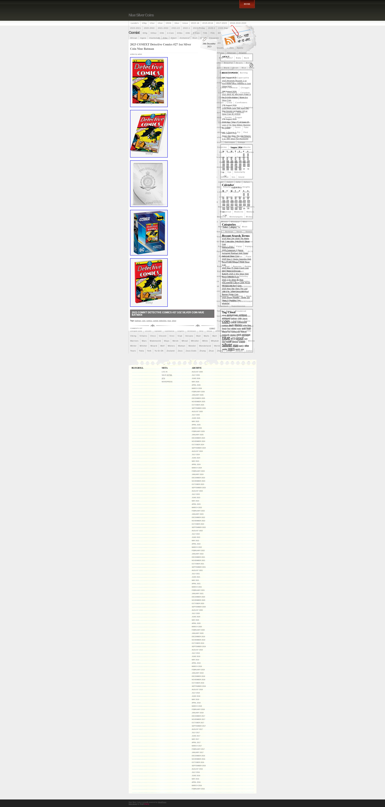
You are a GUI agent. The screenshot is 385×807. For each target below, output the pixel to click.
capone (134, 83)
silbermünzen (244, 286)
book (142, 73)
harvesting (153, 167)
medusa (250, 212)
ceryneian (161, 88)
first (157, 137)
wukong (227, 346)
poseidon (166, 261)
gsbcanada (219, 157)
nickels (163, 237)
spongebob (237, 296)
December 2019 (198, 636)
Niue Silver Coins (141, 15)
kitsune (227, 187)
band (132, 63)
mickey (249, 217)
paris (152, 251)
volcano (189, 336)
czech (237, 108)
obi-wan (220, 242)
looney (156, 202)
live (221, 197)
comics (222, 98)
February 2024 (198, 471)
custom (217, 108)
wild (224, 341)
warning (234, 336)
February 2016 (198, 789)
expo (229, 127)
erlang (151, 127)
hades (159, 162)
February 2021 (198, 590)
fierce (231, 132)
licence (246, 192)
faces (238, 127)
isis (233, 177)
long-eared (136, 202)
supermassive (238, 306)
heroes (229, 167)
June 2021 (196, 577)
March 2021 (197, 587)
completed (158, 103)
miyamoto (154, 227)
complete (145, 103)
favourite (167, 132)
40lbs (179, 33)
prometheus (136, 266)
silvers (142, 291)
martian (229, 207)
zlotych (239, 351)
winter (133, 346)
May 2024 (195, 461)
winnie (251, 341)
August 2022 (197, 531)
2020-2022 (149, 28)
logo (228, 197)
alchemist (184, 38)
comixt (133, 103)
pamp (133, 251)
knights (246, 187)
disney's (134, 117)
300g (145, 33)
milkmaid (134, 222)
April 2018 (196, 703)
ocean (230, 242)
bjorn (218, 68)
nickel (154, 237)
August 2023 (197, 491)
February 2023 (198, 511)
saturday (243, 276)
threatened (240, 311)
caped (230, 78)
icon (222, 172)
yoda (141, 351)
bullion (233, 73)
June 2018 (196, 696)
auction (134, 58)
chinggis (245, 88)
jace (145, 182)
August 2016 (197, 769)
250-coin (134, 33)
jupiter (143, 187)
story (132, 306)
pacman (222, 247)
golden (230, 152)
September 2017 (199, 726)
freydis (160, 142)
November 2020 (198, 600)
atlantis (242, 53)
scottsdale (162, 281)
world (217, 346)
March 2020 (197, 627)
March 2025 (197, 428)
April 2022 (196, 544)
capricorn (146, 83)
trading (228, 316)
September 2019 (199, 646)
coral (229, 103)
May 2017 (195, 739)
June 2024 (196, 458)
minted (133, 227)
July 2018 (196, 693)
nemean (229, 232)
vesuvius (219, 331)
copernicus (218, 103)
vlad (180, 336)
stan (144, 301)
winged (241, 341)
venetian (191, 331)
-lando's (134, 23)
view (249, 331)
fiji (238, 132)
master (164, 212)
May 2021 (195, 580)
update (158, 331)
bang (141, 63)
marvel (240, 207)
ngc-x (133, 237)
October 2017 (198, 723)
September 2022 (199, 527)
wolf (162, 346)
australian (158, 58)
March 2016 (197, 785)
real (227, 266)
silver (133, 291)
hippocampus (137, 172)
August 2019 (197, 650)
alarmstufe (154, 38)
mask (143, 212)
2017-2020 (221, 23)
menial (159, 217)
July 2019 (196, 653)
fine (143, 137)
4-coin (170, 33)
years (133, 351)
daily (132, 112)
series (133, 286)
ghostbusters (136, 152)
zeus (180, 351)
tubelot (236, 321)
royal (145, 276)
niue (169, 321)
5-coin (196, 33)
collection (162, 98)
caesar (154, 78)
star (151, 301)
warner (223, 336)
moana (165, 227)
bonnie (133, 73)
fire (150, 137)
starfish (160, 301)
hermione (218, 167)
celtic (240, 83)
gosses (133, 157)
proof (147, 266)
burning (244, 73)
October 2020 (198, 603)
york (149, 351)
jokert (230, 182)
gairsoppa (230, 142)
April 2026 (196, 385)
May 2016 (195, 779)
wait (198, 336)
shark (152, 286)
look (147, 202)
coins (221, 93)
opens (151, 247)
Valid (167, 375)
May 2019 (195, 660)
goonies (250, 152)
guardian (134, 162)
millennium (160, 222)
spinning (224, 296)
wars (144, 341)
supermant (223, 306)
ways (166, 341)
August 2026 (197, 372)
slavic (161, 291)
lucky (224, 202)
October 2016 (198, 762)
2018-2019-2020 (238, 23)
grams (152, 157)
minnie (224, 222)
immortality (239, 172)
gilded (149, 152)
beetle (249, 63)
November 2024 (198, 441)
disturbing (147, 117)
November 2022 (198, 521)
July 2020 (196, 613)
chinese (233, 88)
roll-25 (220, 271)
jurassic (154, 187)
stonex (216, 301)
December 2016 (198, 756)
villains (143, 336)
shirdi (161, 286)
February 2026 (198, 392)
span (244, 291)
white (205, 341)
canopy (220, 78)
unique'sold (136, 331)
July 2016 (196, 772)
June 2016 (196, 775)
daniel (142, 112)
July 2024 (196, 454)
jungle (133, 187)
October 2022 (198, 524)
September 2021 (199, 567)
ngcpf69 (143, 237)
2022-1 (186, 28)
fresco (141, 142)
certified (148, 88)
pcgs (160, 251)
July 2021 (196, 574)
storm (234, 301)
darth (151, 112)
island (241, 177)
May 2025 (195, 421)
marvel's (250, 207)
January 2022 (197, 554)
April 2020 (196, 623)
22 (244, 165)
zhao (211, 351)
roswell (240, 271)
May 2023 (195, 501)
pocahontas (144, 261)
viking (133, 336)
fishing (166, 137)
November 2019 (198, 640)
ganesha (146, 147)
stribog (142, 306)
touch (219, 316)
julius (247, 182)
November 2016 (198, 759)
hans (222, 162)
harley (133, 167)
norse (154, 242)
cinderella (148, 93)
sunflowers (162, 306)
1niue (185, 23)
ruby (153, 276)
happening (233, 162)
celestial (230, 83)
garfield (158, 147)
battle (218, 63)
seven (143, 286)
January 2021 (197, 593)
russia (162, 276)
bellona (154, 68)
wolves (171, 346)
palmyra (249, 247)
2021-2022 (163, 28)
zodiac (249, 351)
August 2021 (197, 570)
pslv (156, 266)
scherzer (134, 281)
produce (242, 261)
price (220, 261)
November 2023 (198, 481)
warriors (134, 341)
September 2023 (199, 488)
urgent (180, 331)
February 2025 (198, 431)
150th (168, 23)
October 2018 (198, 683)
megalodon (135, 217)
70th (205, 33)
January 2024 (197, 474)
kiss (218, 187)
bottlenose (153, 73)
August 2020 (197, 610)
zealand (171, 351)
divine (158, 117)
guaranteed (242, 157)
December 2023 (198, 478)
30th (162, 33)
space (235, 291)
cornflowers (241, 103)
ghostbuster (245, 147)
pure (163, 266)
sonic (217, 291)
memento (148, 217)
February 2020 (198, 630)
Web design (133, 804)
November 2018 (198, 679)
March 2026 (197, 388)
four (236, 137)
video (241, 331)
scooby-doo (148, 281)
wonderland (205, 346)
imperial (134, 177)
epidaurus (245, 122)
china (223, 88)
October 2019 (198, 643)
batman (138, 321)
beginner (134, 68)
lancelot (150, 192)
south (226, 291)
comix (243, 98)
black (226, 68)
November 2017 (198, 719)
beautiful (228, 63)
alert (194, 38)
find (245, 132)
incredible (146, 177)
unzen (148, 331)
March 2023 (197, 507)
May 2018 (195, 699)
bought (165, 73)
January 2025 (197, 435)
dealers (160, 112)
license (134, 197)
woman (181, 346)
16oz (176, 23)
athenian (231, 53)
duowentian (136, 122)
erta (160, 127)
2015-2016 (207, 23)
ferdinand (220, 132)
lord (165, 202)
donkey (218, 117)
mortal (144, 232)
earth (147, 122)
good (239, 152)
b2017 (230, 58)
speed (166, 296)
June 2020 (196, 617)
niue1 (219, 237)
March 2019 (197, 666)
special (156, 296)
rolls (230, 271)
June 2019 (196, 656)
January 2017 (197, 752)
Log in (164, 372)
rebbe (248, 266)
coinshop (245, 93)
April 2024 (196, 464)
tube (227, 321)
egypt (156, 122)
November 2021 (198, 560)
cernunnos (135, 88)
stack (249, 296)
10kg (144, 23)
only (142, 247)
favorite (156, 132)
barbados (162, 63)
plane (248, 256)
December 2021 (198, 557)
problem (231, 261)
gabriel (217, 142)
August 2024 (197, 451)
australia (145, 58)
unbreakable (226, 326)
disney (240, 112)
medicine (238, 212)
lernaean (234, 192)
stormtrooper (246, 301)
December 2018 (198, 676)
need (219, 232)
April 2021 (196, 583)
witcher (143, 346)
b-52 (221, 58)
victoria (231, 331)
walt (214, 336)
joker (220, 182)
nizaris (239, 237)
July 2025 (196, 415)
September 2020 (199, 607)
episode (134, 127)
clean (160, 93)
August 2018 (197, 689)
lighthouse (146, 197)
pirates (231, 256)
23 (248, 165)
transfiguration (243, 316)
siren (151, 291)
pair (231, 247)
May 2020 (195, 620)
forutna (217, 137)
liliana (158, 197)
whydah (215, 341)
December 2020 (198, 597)
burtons (134, 78)
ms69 (160, 232)
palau (239, 247)
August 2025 (197, 411)
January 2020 (197, 633)
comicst (233, 98)
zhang (203, 351)
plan (240, 256)
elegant (166, 122)
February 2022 (198, 550)
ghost (233, 147)
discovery (229, 112)
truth (219, 321)
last (160, 192)
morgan (134, 232)
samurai (220, 276)
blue (244, 68)
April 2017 (196, 742)
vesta (209, 331)
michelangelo (236, 217)
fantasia (144, 132)
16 (249, 201)
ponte (156, 261)
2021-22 (176, 28)
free (132, 142)
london (238, 197)
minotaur (235, 222)
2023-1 (211, 28)
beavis (239, 63)
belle (145, 68)
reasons (237, 266)
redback (134, 271)
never (239, 232)
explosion (219, 127)
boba (251, 68)
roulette (134, 276)
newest (249, 232)
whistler (195, 341)
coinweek (135, 98)
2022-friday (199, 28)
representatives (150, 271)
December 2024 (198, 438)
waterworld (155, 341)
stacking (134, 301)
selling (232, 281)
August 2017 (197, 729)
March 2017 (197, 746)
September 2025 (199, 408)
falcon (133, 132)
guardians (148, 162)
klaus (236, 187)
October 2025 (198, 405)
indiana (158, 177)
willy (231, 341)
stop (225, 301)
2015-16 (195, 23)
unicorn (239, 326)
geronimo (222, 147)
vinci (171, 336)
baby (238, 58)
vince (153, 336)
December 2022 (198, 517)
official (133, 247)
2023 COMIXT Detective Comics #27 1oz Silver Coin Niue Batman (168, 313)
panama (143, 251)
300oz (154, 33)
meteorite (221, 217)
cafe (163, 78)
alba (165, 38)
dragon (238, 117)
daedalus (248, 108)
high (238, 167)
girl (164, 152)
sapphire (231, 276)
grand (162, 157)
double (228, 117)
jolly (238, 182)
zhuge (229, 351)
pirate (222, 256)
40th (188, 33)
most (152, 232)
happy (245, 162)
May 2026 (195, 382)
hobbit (150, 172)
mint (245, 222)
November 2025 (198, 401)
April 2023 (196, 504)
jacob (154, 182)
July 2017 (196, 732)
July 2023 (196, 494)
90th (220, 33)
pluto (132, 261)
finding (134, 137)
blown (236, 68)
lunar (241, 202)
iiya (229, 172)
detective (162, 321)
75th (212, 33)
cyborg (227, 108)
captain (158, 83)
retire (164, 271)
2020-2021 (135, 28)
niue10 (229, 237)
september (244, 281)
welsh (175, 341)
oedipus (249, 242)
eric (143, 127)
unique (250, 326)
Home (247, 4)
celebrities (217, 83)
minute (143, 227)
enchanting (224, 122)
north (162, 242)
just (163, 187)
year (246, 346)
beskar (164, 68)
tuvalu (247, 321)
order (160, 247)
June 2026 (196, 378)
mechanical (225, 212)
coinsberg (232, 93)
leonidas (222, 192)
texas (229, 311)
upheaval (169, 331)
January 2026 (197, 395)
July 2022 (196, 534)
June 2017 (196, 736)
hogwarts (161, 172)
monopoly (223, 227)
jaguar (163, 182)
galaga (241, 142)
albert (174, 38)
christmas (135, 93)
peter (242, 251)
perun (220, 251)
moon (244, 227)
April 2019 (196, 663)
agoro (143, 38)
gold (221, 152)
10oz (152, 23)
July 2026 (196, 375)
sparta (133, 296)
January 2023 (197, 514)
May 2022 (195, 540)
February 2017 (198, 749)
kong (132, 192)
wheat (185, 341)
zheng (220, 351)
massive (153, 212)
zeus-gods (191, 351)
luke (232, 202)
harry (142, 167)
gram (143, 157)
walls (206, 336)
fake (246, 127)
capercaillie (243, 78)
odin (239, 242)
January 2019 (197, 673)
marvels (134, 212)
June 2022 (196, 537)
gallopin (134, 147)
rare (219, 266)
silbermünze (228, 286)
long (247, 197)
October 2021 (198, 564)
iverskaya (135, 182)
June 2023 (196, 497)
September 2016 (199, 766)
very (201, 331)
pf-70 (250, 251)
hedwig (166, 167)
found (228, 137)
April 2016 (196, 782)
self (224, 281)
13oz (160, 23)
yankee (237, 346)
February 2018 (198, 709)
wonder (192, 346)
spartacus (145, 296)
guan (230, 157)
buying (144, 78)
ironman (225, 177)
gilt (158, 152)
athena (220, 53)
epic (235, 122)
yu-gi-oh (159, 351)
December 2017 (198, 716)
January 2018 (197, 713)
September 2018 (199, 686)
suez (151, 306)
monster (235, 227)
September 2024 (199, 448)
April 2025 (196, 425)
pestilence (231, 251)
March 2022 (197, 547)
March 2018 (197, 706)
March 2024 (197, 468)
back (246, 58)
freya (150, 142)
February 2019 (198, 670)
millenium (147, 222)
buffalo (223, 73)
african (133, 38)
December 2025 (198, 398)
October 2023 (198, 484)
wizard (153, 346)
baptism (151, 63)
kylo (141, 192)
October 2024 (198, 444)
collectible (148, 98)
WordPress (167, 382)
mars (220, 207)
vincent (162, 336)
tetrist (220, 311)
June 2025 (196, 418)
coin (143, 321)
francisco (246, 137)
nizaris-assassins (139, 242)
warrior (245, 336)
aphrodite (219, 48)
